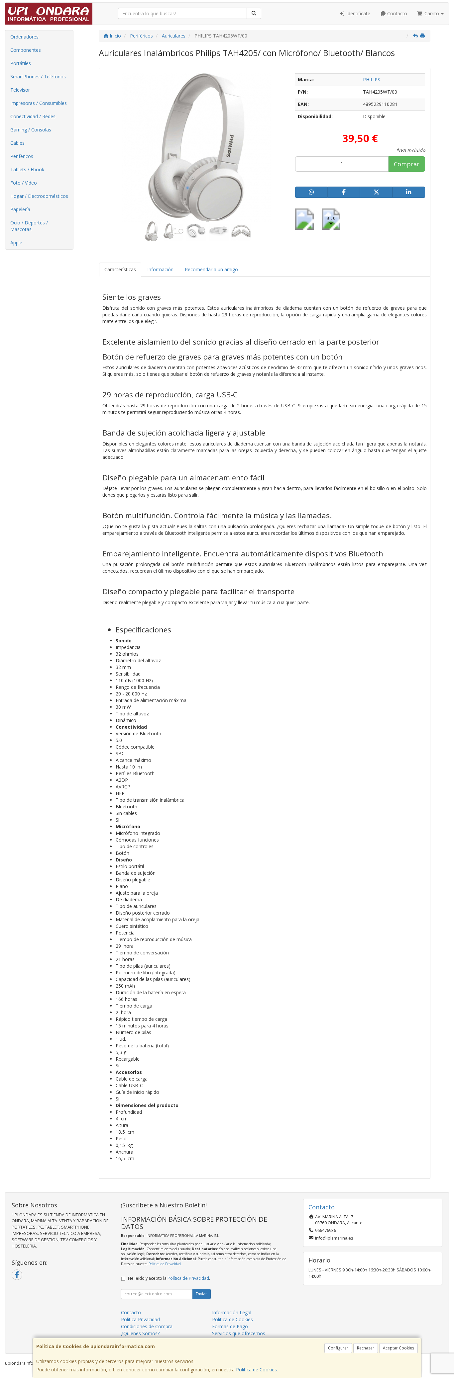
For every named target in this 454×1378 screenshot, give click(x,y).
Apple (16, 242)
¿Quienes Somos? (140, 1333)
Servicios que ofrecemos (238, 1333)
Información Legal (231, 1312)
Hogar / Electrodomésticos (39, 196)
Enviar (201, 1294)
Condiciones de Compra (146, 1326)
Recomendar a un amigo (211, 269)
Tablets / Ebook (27, 169)
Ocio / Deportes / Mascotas (29, 225)
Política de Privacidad (165, 1263)
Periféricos (21, 156)
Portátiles (20, 63)
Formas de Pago (230, 1326)
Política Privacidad (140, 1319)
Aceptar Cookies (398, 1348)
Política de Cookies (256, 1369)
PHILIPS (371, 79)
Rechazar (365, 1348)
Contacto (396, 13)
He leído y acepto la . (169, 1278)
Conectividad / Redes (33, 116)
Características (120, 269)
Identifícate (357, 13)
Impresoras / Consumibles (38, 103)
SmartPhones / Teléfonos (38, 76)
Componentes (25, 50)
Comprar (406, 164)
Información (160, 269)
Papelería (20, 209)
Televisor (20, 90)
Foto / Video (23, 183)
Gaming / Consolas (30, 129)
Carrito (431, 13)
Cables (17, 143)
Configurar (338, 1348)
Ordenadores (24, 37)
